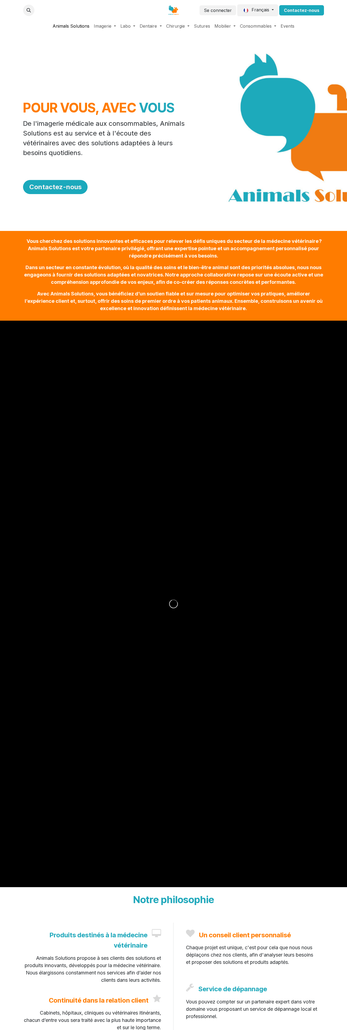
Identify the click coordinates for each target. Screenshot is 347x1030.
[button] (28, 10)
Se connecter (218, 10)
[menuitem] (71, 26)
